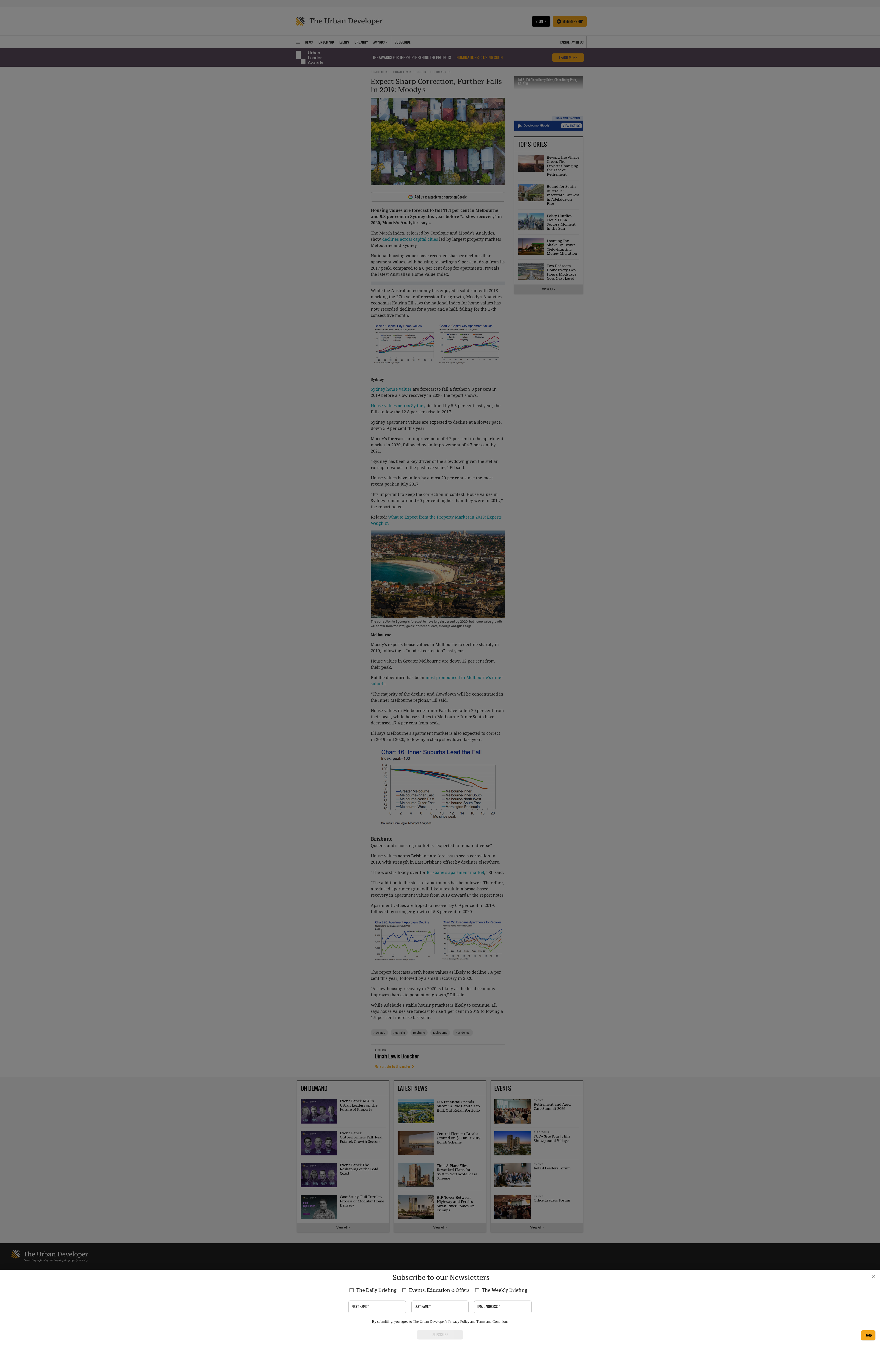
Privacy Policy (458, 1321)
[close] (873, 1276)
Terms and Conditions (492, 1321)
